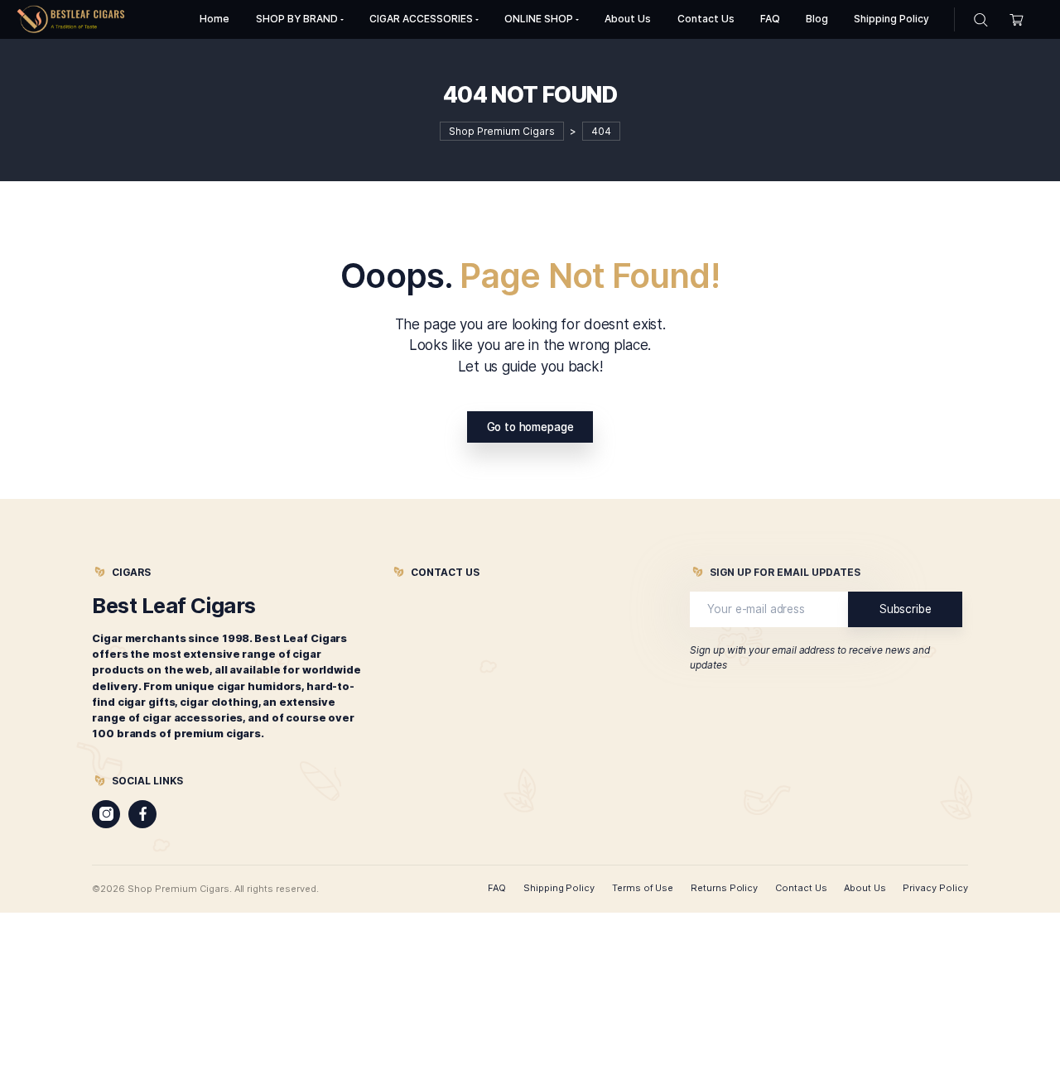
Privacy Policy (935, 888)
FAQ (497, 888)
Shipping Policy (559, 888)
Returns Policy (725, 888)
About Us (865, 888)
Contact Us (801, 888)
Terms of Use (643, 888)
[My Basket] (1016, 19)
